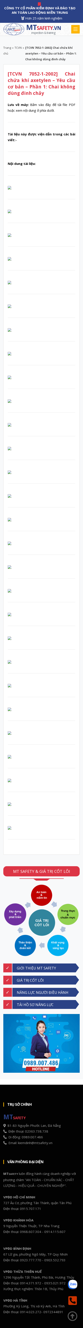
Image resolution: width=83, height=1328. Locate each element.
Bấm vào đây (40, 104)
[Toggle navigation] (75, 29)
